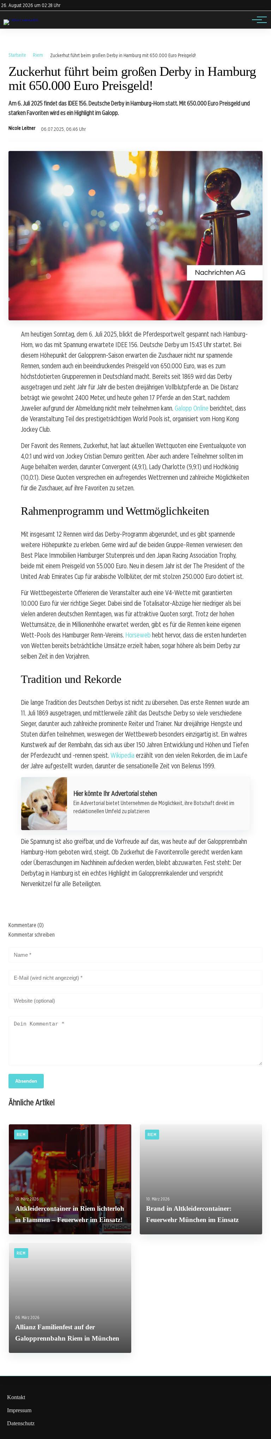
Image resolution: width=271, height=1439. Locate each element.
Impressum (19, 1410)
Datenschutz (21, 1423)
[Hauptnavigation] (257, 20)
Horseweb (138, 635)
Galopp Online (192, 408)
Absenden (26, 1081)
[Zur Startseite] (21, 19)
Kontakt (16, 1397)
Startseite (17, 55)
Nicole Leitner (21, 128)
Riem (38, 55)
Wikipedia (122, 755)
